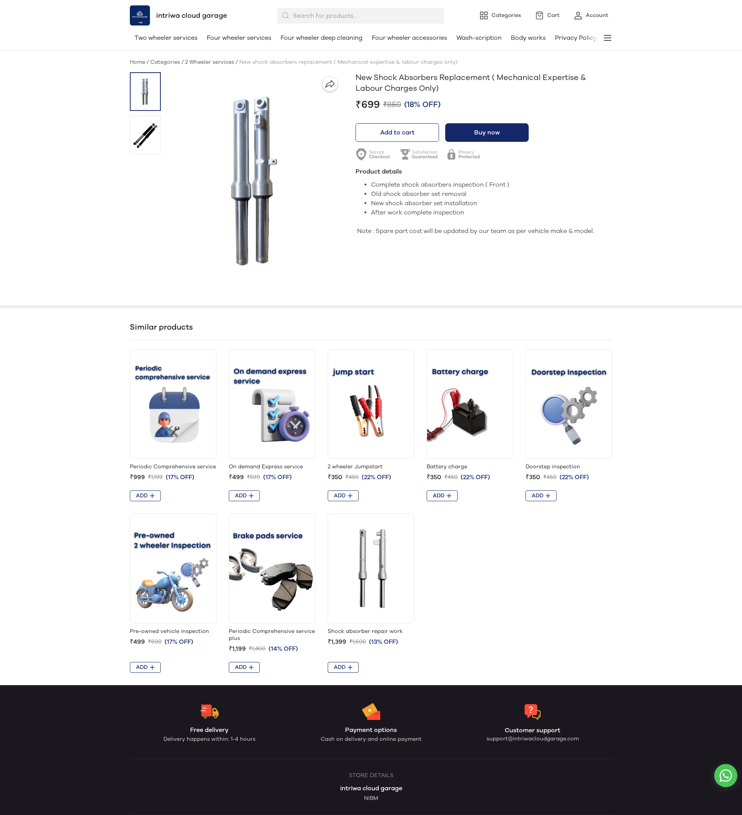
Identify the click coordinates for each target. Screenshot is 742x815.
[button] (145, 91)
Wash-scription (479, 37)
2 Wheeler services (209, 62)
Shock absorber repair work (365, 631)
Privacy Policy (576, 37)
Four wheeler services (239, 37)
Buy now (487, 132)
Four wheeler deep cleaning (321, 37)
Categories (165, 62)
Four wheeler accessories (409, 37)
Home (137, 62)
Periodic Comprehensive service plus (272, 634)
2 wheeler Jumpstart (355, 466)
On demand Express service (266, 466)
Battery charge (447, 466)
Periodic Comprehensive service (173, 466)
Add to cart (397, 132)
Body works (528, 37)
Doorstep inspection (553, 466)
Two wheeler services (165, 37)
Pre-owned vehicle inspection (169, 631)
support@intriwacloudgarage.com (533, 738)
